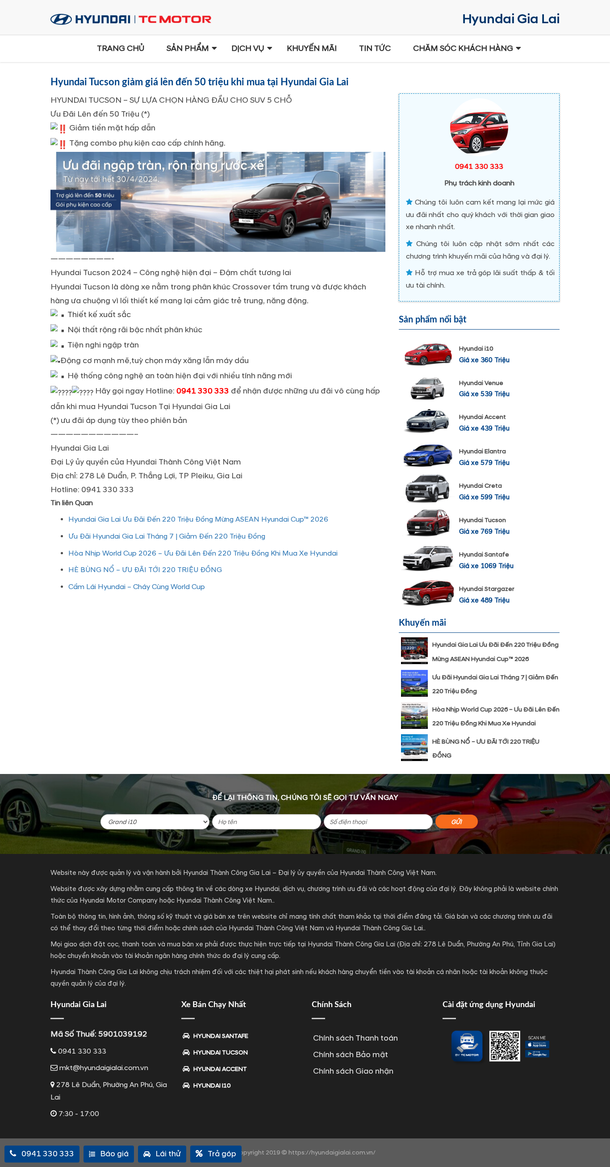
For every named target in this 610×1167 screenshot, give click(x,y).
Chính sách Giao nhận (353, 1071)
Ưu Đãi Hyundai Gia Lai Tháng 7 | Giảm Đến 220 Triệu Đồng (166, 536)
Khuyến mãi (312, 48)
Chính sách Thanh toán (355, 1038)
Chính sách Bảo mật (350, 1055)
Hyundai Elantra (482, 451)
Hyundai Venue (481, 383)
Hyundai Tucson (482, 520)
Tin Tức (375, 48)
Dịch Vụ (247, 48)
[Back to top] (597, 1145)
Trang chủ (120, 48)
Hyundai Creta (480, 485)
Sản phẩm (188, 48)
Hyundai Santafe (484, 554)
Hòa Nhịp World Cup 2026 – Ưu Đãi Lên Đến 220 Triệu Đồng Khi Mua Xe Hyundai (203, 553)
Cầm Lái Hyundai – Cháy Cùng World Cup (136, 586)
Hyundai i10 (476, 348)
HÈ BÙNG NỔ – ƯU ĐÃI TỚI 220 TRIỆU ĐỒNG (145, 569)
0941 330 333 (202, 391)
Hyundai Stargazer (486, 589)
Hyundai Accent (482, 417)
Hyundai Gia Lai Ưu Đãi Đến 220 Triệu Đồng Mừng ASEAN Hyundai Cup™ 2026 (198, 519)
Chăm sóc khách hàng (463, 48)
